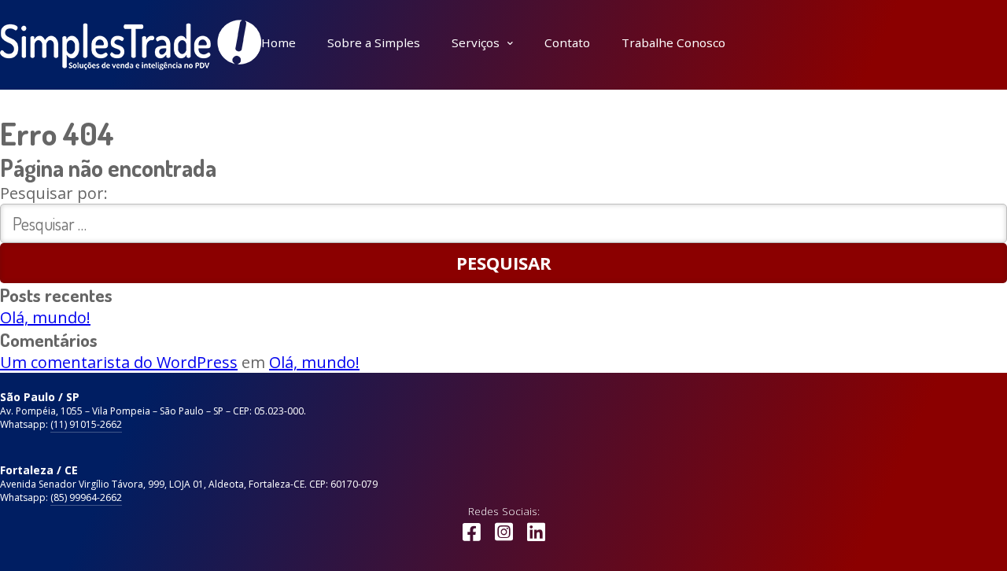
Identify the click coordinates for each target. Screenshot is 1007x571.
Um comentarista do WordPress (119, 362)
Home (278, 42)
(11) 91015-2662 (86, 424)
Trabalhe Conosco (673, 42)
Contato (567, 42)
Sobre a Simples (373, 42)
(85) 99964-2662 (86, 497)
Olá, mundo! (45, 317)
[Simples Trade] (130, 45)
